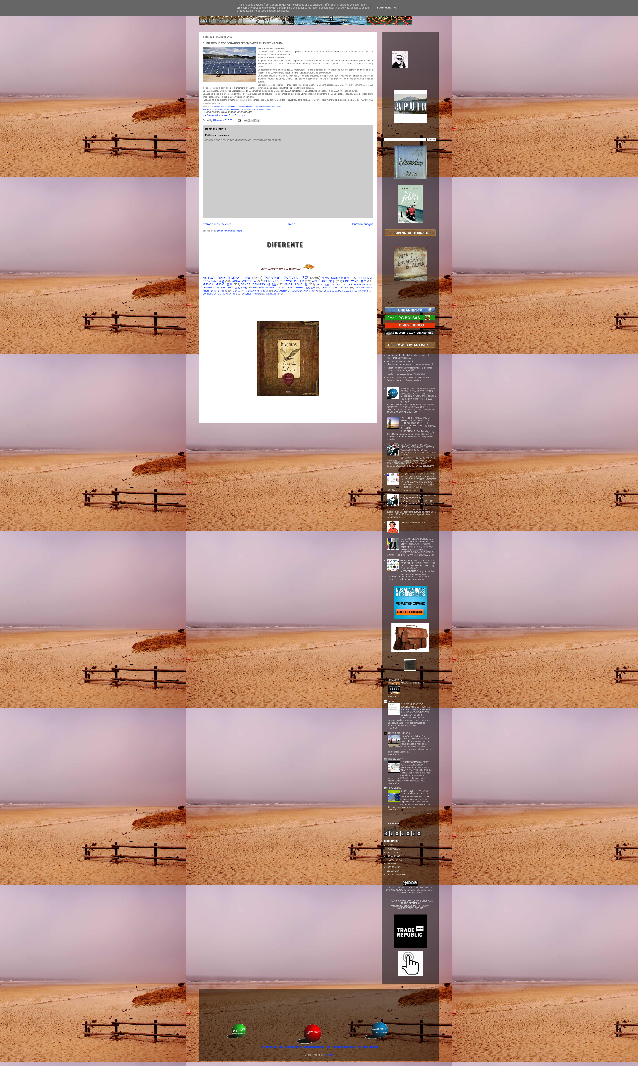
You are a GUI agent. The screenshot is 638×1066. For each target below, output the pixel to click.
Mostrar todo (431, 813)
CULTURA (392, 863)
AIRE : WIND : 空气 (354, 281)
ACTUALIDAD (393, 849)
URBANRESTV (395, 680)
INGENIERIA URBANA (399, 733)
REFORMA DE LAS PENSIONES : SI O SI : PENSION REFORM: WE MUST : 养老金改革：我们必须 (417, 541)
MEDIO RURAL (394, 860)
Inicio (291, 224)
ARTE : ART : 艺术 (323, 281)
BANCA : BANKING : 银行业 (258, 284)
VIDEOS (404, 683)
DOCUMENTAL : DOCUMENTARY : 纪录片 (296, 291)
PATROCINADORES (397, 874)
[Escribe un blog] (248, 120)
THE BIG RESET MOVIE (412, 522)
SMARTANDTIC (395, 759)
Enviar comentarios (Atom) (229, 230)
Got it (398, 7)
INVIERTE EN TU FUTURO (410, 908)
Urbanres (411, 890)
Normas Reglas (368, 1046)
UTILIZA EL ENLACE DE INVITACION (410, 906)
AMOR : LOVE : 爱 (296, 284)
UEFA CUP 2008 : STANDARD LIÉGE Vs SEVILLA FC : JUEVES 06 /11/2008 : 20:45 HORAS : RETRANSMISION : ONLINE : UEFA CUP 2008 (418, 450)
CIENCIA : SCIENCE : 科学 (335, 287)
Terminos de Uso (271, 1046)
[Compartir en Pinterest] (258, 120)
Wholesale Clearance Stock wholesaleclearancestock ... (400, 362)
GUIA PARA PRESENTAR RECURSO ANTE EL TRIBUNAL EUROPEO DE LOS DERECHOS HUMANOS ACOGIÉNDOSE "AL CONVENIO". (415, 709)
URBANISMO (393, 856)
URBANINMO (394, 788)
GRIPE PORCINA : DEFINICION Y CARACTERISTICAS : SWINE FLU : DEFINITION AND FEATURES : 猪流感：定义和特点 (418, 564)
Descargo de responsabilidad (304, 1046)
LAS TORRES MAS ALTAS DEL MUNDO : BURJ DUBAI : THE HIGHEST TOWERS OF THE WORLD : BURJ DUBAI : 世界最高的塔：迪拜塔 (418, 423)
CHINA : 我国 (323, 284)
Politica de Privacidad (341, 1046)
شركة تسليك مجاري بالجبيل (399, 374)
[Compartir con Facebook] (255, 120)
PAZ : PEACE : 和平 (273, 294)
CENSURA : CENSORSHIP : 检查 (250, 291)
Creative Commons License (410, 892)
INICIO (390, 845)
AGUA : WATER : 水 (244, 281)
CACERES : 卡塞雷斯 (251, 294)
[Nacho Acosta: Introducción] (410, 64)
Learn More (384, 7)
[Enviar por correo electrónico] (245, 120)
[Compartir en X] (252, 120)
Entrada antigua (362, 224)
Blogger (328, 1055)
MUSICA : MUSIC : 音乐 (218, 284)
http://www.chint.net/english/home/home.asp (224, 115)
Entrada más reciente (217, 224)
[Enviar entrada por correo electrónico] (239, 120)
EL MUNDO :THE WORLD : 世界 (284, 281)
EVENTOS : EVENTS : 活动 (286, 278)
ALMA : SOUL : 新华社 (335, 278)
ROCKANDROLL (395, 867)
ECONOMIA (393, 852)
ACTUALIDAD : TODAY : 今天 (227, 278)
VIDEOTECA (393, 871)
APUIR (391, 701)
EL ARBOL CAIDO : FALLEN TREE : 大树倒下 (346, 291)
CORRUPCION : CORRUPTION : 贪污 (220, 294)
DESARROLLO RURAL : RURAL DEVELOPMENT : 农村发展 (284, 287)
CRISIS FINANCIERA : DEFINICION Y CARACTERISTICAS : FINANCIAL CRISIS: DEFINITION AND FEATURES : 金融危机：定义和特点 (418, 500)
